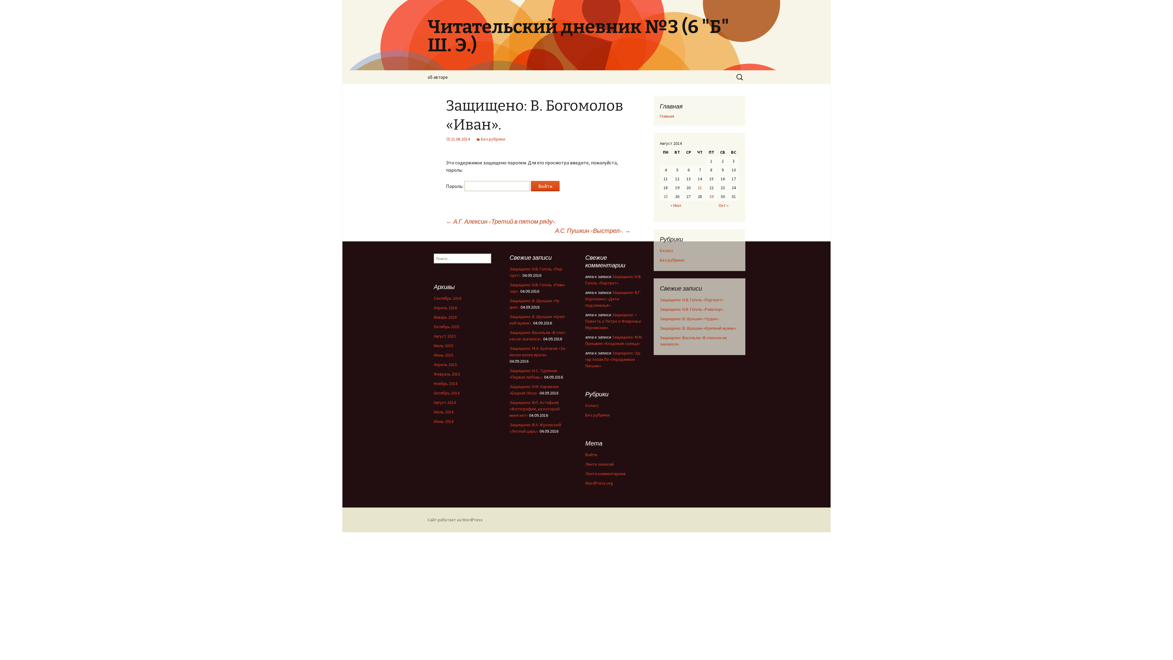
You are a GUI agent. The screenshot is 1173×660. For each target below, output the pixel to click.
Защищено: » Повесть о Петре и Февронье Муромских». (613, 321)
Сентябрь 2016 (447, 298)
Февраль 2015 (447, 374)
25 (665, 196)
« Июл (676, 205)
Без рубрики (493, 139)
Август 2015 (445, 336)
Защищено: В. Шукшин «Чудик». (690, 318)
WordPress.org (599, 483)
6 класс (667, 250)
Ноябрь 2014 (445, 383)
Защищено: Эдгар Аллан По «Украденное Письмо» (613, 359)
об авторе (438, 77)
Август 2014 (445, 402)
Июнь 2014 (443, 421)
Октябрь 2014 (446, 393)
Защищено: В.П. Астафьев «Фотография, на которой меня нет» (535, 409)
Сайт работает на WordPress (455, 519)
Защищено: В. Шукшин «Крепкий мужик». (698, 328)
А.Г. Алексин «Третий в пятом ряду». (501, 221)
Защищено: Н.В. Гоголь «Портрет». (692, 299)
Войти (591, 454)
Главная (667, 116)
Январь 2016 (445, 317)
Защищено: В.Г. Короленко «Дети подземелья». (613, 299)
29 (711, 196)
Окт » (723, 205)
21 (700, 187)
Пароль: (455, 186)
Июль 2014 (443, 412)
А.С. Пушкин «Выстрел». (592, 230)
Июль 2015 (443, 345)
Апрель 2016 (445, 307)
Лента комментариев (605, 473)
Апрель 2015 (445, 364)
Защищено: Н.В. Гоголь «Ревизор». (692, 309)
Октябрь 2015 (446, 326)
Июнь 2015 (443, 355)
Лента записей (599, 464)
